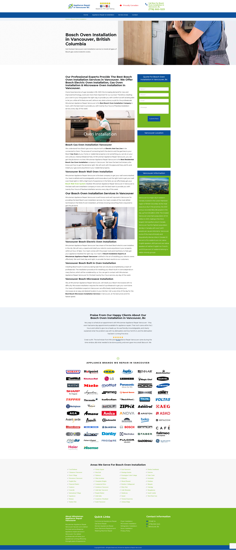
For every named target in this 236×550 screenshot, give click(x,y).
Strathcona (124, 493)
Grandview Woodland (101, 499)
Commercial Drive (100, 484)
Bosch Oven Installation (78, 19)
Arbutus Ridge (125, 502)
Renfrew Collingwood (128, 484)
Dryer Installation (127, 521)
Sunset (123, 496)
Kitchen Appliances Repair (104, 526)
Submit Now (154, 119)
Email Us (152, 521)
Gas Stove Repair (101, 523)
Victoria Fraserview (127, 499)
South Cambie (152, 493)
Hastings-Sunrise (126, 472)
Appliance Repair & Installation (103, 15)
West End (98, 472)
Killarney (124, 478)
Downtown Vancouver (75, 478)
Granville (71, 490)
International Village (75, 493)
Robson (71, 499)
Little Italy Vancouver (101, 490)
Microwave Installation (128, 523)
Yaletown (98, 475)
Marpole (150, 484)
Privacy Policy (125, 531)
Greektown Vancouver (101, 487)
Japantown (72, 496)
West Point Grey (152, 496)
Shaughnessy (151, 490)
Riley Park (124, 487)
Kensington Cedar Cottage (129, 475)
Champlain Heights (100, 481)
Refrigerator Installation (129, 526)
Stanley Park (72, 502)
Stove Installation (127, 528)
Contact (135, 15)
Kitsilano (150, 481)
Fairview (150, 472)
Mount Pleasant (125, 481)
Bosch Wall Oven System (75, 184)
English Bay (72, 481)
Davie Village (73, 475)
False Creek (151, 475)
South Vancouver (100, 502)
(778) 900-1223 (157, 9)
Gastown (71, 487)
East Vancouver (126, 469)
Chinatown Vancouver (75, 472)
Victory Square (99, 469)
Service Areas (123, 15)
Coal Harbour (73, 469)
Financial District (74, 484)
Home (86, 15)
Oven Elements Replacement (105, 528)
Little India (98, 496)
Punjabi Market (99, 493)
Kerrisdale (151, 478)
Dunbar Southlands (153, 469)
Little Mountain (125, 490)
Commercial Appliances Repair (106, 521)
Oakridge (150, 487)
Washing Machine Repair (103, 531)
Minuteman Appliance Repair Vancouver (130, 547)
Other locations (99, 478)
